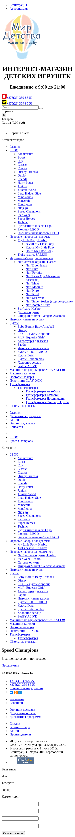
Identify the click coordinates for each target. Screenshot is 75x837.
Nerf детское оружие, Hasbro (37, 261)
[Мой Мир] (20, 692)
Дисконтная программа (25, 416)
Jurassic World (27, 190)
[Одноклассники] (16, 692)
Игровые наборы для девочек (30, 236)
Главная (15, 146)
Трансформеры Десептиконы (45, 398)
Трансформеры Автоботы (43, 391)
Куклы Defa (26, 355)
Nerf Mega (32, 283)
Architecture (25, 154)
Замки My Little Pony (40, 243)
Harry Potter (25, 182)
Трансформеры (20, 384)
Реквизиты (17, 699)
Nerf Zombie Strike (38, 305)
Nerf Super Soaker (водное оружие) (49, 301)
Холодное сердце (29, 362)
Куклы (14, 323)
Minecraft (24, 200)
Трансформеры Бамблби (42, 395)
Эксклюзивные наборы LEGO (38, 233)
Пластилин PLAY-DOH (26, 380)
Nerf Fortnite (34, 272)
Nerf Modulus (34, 287)
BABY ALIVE (27, 366)
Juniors (22, 186)
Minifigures (25, 204)
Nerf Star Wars (35, 297)
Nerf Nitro (32, 290)
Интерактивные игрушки (27, 319)
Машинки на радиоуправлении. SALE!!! (37, 369)
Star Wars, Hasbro (29, 308)
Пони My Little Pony (39, 251)
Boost (21, 157)
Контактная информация (26, 688)
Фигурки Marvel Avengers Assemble (41, 315)
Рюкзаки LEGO (28, 229)
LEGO (14, 150)
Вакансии (16, 702)
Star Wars (24, 215)
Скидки (15, 723)
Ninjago (23, 207)
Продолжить (10, 665)
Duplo (22, 175)
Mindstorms (25, 197)
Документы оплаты (23, 713)
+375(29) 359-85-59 (19, 103)
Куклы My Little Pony (40, 247)
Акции (14, 419)
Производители (20, 734)
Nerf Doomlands (36, 265)
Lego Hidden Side (29, 193)
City (20, 161)
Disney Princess (28, 172)
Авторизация (19, 8)
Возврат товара (20, 727)
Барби (22, 344)
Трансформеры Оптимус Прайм (47, 402)
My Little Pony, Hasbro (32, 240)
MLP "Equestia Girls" (31, 337)
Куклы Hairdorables (31, 359)
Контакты (16, 427)
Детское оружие (28, 312)
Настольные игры (22, 377)
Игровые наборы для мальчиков (31, 258)
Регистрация (18, 5)
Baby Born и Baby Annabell (36, 326)
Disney (22, 330)
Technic (23, 222)
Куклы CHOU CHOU (32, 351)
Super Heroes (26, 218)
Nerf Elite (32, 269)
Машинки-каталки (22, 373)
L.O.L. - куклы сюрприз (34, 333)
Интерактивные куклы (33, 348)
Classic (22, 164)
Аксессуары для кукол (33, 341)
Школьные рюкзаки (23, 405)
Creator (22, 168)
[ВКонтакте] (11, 692)
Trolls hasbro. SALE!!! (32, 254)
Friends (22, 179)
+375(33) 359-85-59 (19, 97)
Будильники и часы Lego (35, 225)
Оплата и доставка (22, 423)
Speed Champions (29, 211)
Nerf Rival (32, 294)
